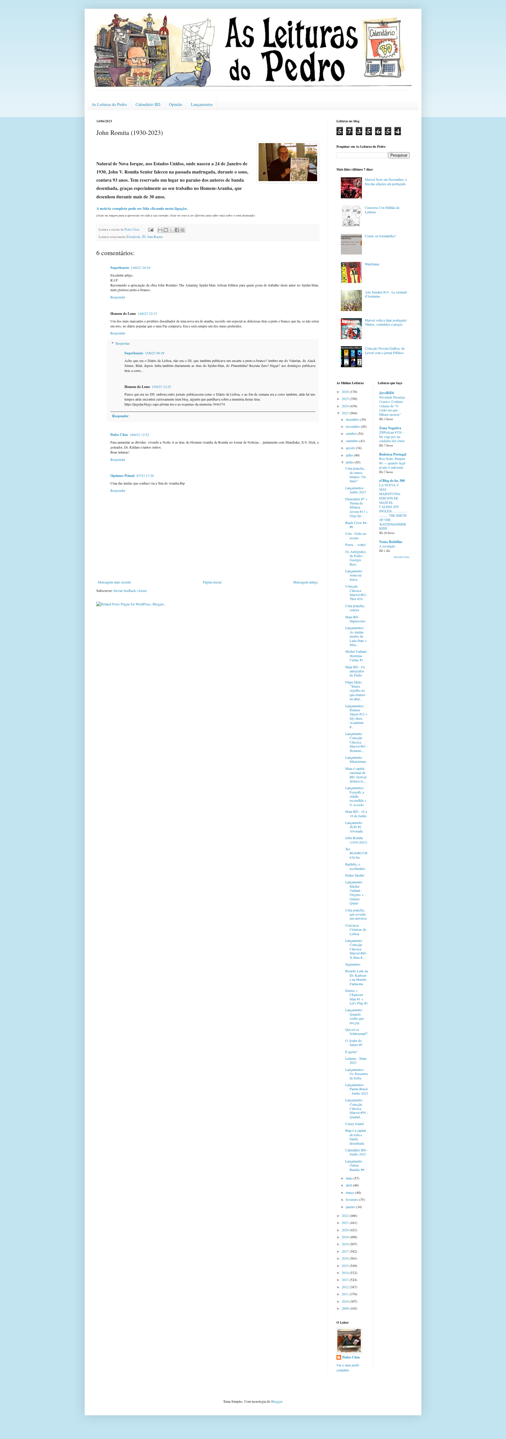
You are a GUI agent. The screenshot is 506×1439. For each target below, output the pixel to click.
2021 (346, 1222)
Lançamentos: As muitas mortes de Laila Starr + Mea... (356, 636)
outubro (352, 433)
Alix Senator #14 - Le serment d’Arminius (386, 294)
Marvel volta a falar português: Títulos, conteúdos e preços (386, 322)
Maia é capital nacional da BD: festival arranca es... (355, 774)
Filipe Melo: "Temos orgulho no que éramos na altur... (355, 690)
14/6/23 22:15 (147, 313)
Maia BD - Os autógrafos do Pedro (355, 671)
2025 (346, 398)
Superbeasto (119, 267)
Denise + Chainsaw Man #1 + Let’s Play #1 (356, 996)
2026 (346, 391)
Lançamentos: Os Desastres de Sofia (356, 1073)
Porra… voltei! (355, 544)
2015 (346, 1265)
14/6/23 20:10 (140, 267)
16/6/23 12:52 (139, 434)
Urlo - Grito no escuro (355, 535)
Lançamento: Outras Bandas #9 (354, 1165)
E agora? (351, 1051)
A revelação (387, 546)
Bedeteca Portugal (392, 454)
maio (349, 1178)
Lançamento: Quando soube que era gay (354, 1016)
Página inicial (212, 582)
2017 (346, 1251)
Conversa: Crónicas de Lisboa (355, 929)
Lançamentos (202, 104)
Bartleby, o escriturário (355, 866)
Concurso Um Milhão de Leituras (382, 209)
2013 (346, 1279)
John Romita (155, 237)
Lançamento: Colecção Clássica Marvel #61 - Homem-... (356, 742)
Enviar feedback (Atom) (130, 590)
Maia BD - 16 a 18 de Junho (356, 813)
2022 (346, 1215)
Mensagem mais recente (114, 582)
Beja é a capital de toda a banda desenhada (355, 1136)
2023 (346, 413)
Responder (117, 297)
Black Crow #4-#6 (356, 524)
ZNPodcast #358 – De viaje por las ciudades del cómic (392, 436)
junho (350, 462)
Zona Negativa (390, 427)
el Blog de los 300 (392, 480)
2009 (346, 1308)
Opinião (175, 104)
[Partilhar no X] (171, 230)
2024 (346, 405)
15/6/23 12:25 (161, 386)
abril (349, 1185)
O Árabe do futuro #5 (354, 1042)
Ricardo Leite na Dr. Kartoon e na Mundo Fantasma (356, 977)
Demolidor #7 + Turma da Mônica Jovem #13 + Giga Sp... (356, 507)
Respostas (123, 343)
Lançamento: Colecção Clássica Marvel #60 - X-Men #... (356, 949)
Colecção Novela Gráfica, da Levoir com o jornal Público (384, 350)
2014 (346, 1272)
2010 (346, 1301)
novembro (353, 426)
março (350, 1192)
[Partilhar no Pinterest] (182, 230)
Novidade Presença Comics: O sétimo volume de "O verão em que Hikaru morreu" (392, 406)
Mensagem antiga (305, 582)
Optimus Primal (122, 475)
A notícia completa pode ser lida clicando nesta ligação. (142, 208)
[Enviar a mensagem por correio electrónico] (150, 229)
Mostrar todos (402, 557)
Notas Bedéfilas (390, 541)
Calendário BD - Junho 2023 (356, 1152)
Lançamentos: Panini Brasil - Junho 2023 (356, 1088)
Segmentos (352, 964)
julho (350, 455)
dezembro (353, 419)
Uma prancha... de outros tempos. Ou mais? (355, 474)
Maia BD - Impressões (355, 618)
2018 (346, 1243)
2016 (346, 1258)
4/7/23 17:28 (145, 475)
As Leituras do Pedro (109, 104)
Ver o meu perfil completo (347, 1367)
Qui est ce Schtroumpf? (356, 1031)
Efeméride (133, 237)
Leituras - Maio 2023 (356, 1060)
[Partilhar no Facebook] (177, 230)
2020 (346, 1229)
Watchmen (372, 264)
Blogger (276, 1401)
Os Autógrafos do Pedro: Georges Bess (355, 557)
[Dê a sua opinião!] (166, 230)
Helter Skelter (354, 875)
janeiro (351, 1206)
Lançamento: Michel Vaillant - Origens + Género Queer (354, 892)
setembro (352, 440)
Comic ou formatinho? (380, 235)
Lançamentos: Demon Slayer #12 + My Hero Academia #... (356, 716)
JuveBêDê (386, 392)
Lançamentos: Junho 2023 (355, 489)
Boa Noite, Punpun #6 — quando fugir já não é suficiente (392, 463)
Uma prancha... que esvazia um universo (356, 914)
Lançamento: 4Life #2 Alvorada (354, 826)
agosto (351, 447)
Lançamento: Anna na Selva (354, 575)
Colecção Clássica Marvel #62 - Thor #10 (356, 592)
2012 (346, 1287)
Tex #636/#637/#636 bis (356, 853)
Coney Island (354, 1123)
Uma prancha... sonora (355, 607)
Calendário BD (148, 104)
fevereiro (352, 1199)
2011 (346, 1294)
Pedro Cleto (119, 434)
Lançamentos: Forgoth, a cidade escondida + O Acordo (355, 796)
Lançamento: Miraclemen (355, 759)
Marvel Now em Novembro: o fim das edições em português (386, 181)
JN (144, 237)
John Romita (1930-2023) (356, 839)
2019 (346, 1236)
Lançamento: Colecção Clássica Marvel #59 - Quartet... (356, 1108)
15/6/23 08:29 (154, 353)
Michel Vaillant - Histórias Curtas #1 (356, 655)
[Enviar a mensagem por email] (160, 230)
